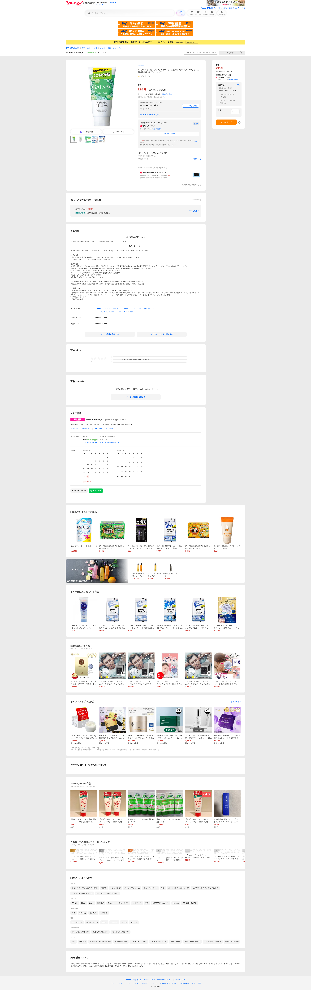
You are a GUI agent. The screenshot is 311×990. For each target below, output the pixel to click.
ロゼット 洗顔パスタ (158, 941)
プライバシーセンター (133, 983)
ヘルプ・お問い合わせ (181, 983)
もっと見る (235, 702)
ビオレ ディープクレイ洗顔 (100, 941)
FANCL (74, 903)
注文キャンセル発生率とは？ (109, 442)
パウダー (114, 922)
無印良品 (100, 903)
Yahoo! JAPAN (207, 8)
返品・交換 (98, 428)
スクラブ (133, 922)
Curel (91, 903)
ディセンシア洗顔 (232, 941)
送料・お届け (86, 428)
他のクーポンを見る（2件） (150, 114)
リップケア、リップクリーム (107, 893)
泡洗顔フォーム (92, 922)
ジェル (124, 922)
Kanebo (176, 903)
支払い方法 (74, 428)
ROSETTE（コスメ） (160, 903)
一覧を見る (193, 211)
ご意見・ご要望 (195, 983)
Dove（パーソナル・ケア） (118, 903)
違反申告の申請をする (192, 185)
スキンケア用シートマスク (82, 893)
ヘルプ (242, 8)
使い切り (93, 913)
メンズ (102, 48)
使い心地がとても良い (80, 932)
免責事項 (163, 983)
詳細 (195, 141)
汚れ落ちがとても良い (120, 932)
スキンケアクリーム (132, 888)
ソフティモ (137, 903)
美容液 (103, 888)
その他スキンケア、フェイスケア (205, 888)
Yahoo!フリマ (179, 980)
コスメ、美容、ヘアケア (106, 312)
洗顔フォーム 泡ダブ (192, 941)
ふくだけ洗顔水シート (212, 941)
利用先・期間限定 (156, 129)
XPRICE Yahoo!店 (72, 48)
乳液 (162, 888)
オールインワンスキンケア (178, 888)
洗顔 (131, 312)
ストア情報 (109, 428)
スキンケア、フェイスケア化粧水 (84, 888)
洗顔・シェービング (115, 48)
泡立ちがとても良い (100, 932)
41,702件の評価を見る (90, 442)
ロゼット (82, 941)
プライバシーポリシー (117, 983)
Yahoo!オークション (164, 980)
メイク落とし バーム (139, 941)
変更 (238, 85)
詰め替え (82, 913)
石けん (104, 922)
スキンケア (122, 312)
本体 (73, 913)
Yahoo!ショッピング (134, 980)
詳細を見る (197, 159)
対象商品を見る (166, 94)
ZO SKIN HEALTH (190, 903)
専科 (147, 903)
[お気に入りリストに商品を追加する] (240, 122)
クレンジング (115, 888)
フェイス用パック (150, 888)
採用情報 (170, 983)
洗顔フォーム (77, 922)
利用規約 (145, 983)
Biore (83, 903)
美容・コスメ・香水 (89, 48)
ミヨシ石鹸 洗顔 (121, 941)
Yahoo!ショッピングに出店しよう (226, 8)
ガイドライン (154, 983)
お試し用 (104, 913)
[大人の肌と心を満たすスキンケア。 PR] (97, 560)
